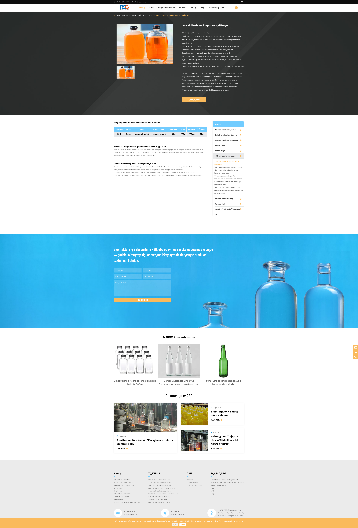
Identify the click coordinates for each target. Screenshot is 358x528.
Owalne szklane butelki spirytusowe (160, 491)
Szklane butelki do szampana (226, 140)
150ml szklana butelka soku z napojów (227, 187)
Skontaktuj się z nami (216, 7)
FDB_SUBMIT (142, 300)
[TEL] (355, 352)
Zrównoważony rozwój (194, 485)
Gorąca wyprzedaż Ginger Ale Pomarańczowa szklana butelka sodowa (228, 177)
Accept (182, 525)
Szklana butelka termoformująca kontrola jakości (227, 482)
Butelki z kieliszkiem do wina (226, 135)
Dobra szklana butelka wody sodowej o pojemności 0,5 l (227, 183)
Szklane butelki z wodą (224, 199)
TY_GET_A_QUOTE (194, 99)
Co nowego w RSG (179, 396)
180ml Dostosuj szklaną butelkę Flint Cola (228, 167)
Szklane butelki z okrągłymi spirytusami (161, 488)
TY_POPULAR (154, 474)
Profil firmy (190, 480)
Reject (175, 525)
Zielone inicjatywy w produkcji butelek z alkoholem (224, 413)
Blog (202, 7)
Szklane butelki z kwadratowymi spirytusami (163, 494)
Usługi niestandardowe (166, 7)
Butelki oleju (220, 151)
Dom (118, 15)
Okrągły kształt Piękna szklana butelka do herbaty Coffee (228, 191)
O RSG (151, 7)
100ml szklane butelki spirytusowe (159, 482)
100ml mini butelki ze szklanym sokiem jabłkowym (171, 15)
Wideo (213, 491)
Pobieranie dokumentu (218, 485)
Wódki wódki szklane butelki (157, 499)
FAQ (212, 488)
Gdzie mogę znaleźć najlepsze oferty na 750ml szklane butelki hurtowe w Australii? (225, 440)
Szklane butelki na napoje (140, 15)
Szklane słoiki (220, 204)
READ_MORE (121, 448)
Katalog (142, 7)
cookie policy (228, 521)
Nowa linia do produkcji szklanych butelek (225, 480)
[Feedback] (355, 356)
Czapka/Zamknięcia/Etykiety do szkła (227, 211)
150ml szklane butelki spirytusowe (159, 485)
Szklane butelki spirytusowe (226, 130)
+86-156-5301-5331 (121, 2)
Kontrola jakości (192, 482)
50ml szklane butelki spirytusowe (159, 480)
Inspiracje (182, 7)
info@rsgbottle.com (139, 2)
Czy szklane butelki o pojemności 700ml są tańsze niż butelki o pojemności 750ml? (145, 442)
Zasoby (193, 7)
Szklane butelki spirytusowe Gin (159, 502)
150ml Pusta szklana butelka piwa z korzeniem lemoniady (226, 171)
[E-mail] (355, 347)
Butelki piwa (220, 145)
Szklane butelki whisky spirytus (158, 496)
